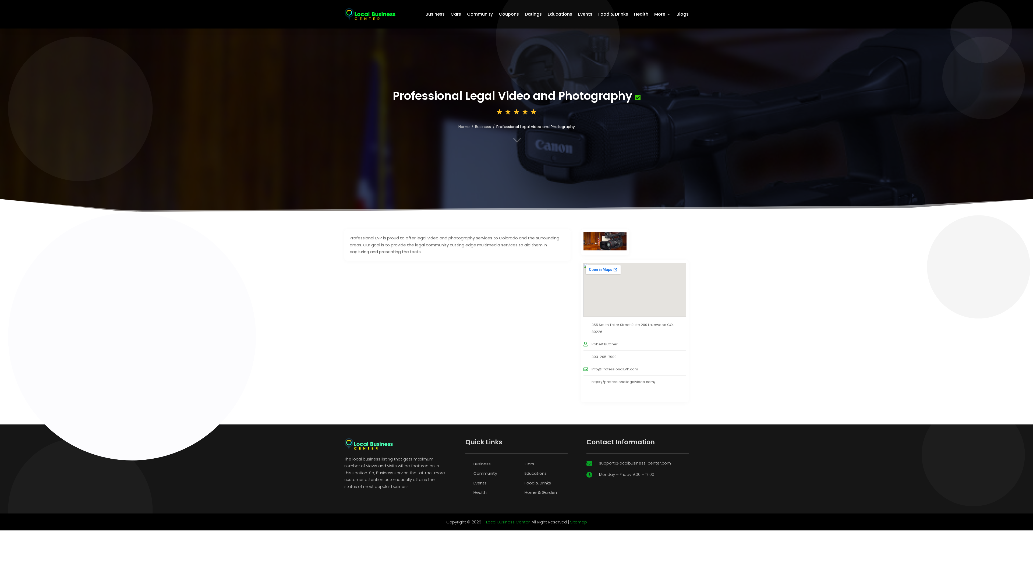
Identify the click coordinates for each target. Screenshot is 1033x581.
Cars (456, 14)
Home (464, 126)
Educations (560, 14)
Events (585, 14)
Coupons (509, 14)
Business (435, 14)
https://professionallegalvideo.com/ (624, 381)
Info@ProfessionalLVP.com (615, 369)
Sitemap (578, 522)
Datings (533, 14)
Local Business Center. (508, 522)
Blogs (683, 14)
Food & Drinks (613, 14)
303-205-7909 (604, 356)
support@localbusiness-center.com (635, 463)
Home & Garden (541, 492)
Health (641, 14)
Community (480, 14)
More (659, 14)
